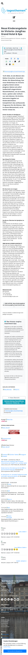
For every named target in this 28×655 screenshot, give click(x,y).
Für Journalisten (5, 626)
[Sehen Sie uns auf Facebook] (4, 454)
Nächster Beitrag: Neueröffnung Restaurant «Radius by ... (14, 402)
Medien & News (5, 620)
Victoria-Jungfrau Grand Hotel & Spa (14, 411)
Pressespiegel (4, 621)
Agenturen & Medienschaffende (9, 609)
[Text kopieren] (15, 61)
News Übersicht (14, 398)
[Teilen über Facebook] (11, 58)
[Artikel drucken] (9, 64)
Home (2, 36)
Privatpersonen (5, 612)
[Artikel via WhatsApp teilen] (6, 61)
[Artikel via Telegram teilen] (9, 61)
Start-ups (3, 610)
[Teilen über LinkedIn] (18, 58)
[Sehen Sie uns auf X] (13, 454)
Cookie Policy (6, 647)
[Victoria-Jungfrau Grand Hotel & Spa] (14, 71)
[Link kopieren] (19, 61)
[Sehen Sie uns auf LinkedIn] (4, 456)
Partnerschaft (4, 623)
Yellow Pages (4, 625)
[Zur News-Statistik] (13, 64)
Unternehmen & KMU (6, 607)
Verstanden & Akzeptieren (15, 651)
